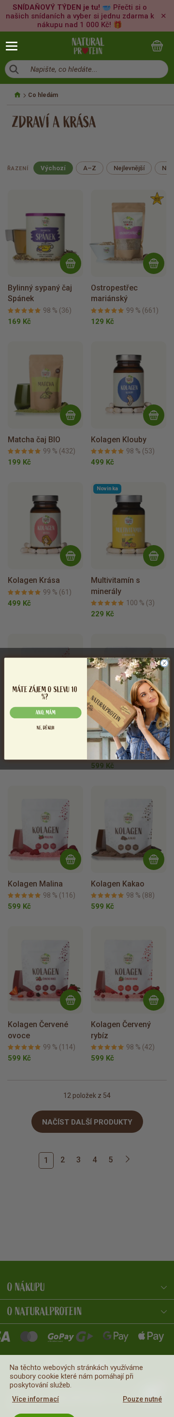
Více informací (35, 1399)
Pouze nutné (142, 1399)
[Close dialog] (164, 662)
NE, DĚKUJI (46, 728)
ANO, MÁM (45, 712)
